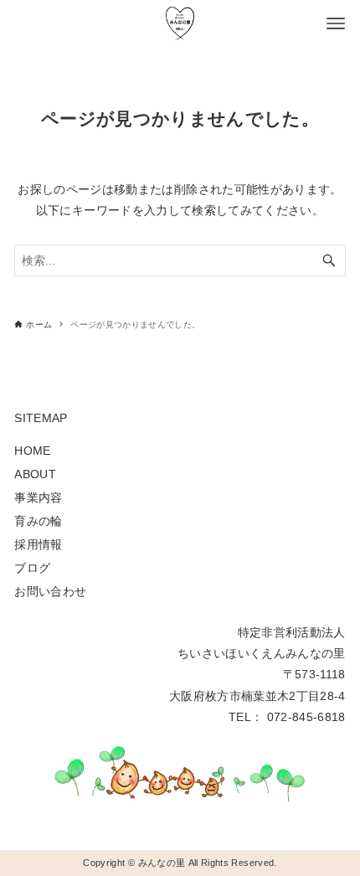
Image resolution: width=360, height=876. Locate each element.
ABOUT (35, 474)
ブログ (32, 568)
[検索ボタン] (329, 260)
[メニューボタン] (335, 23)
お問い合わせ (50, 591)
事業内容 (38, 497)
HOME (32, 450)
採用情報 (38, 544)
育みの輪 (38, 521)
